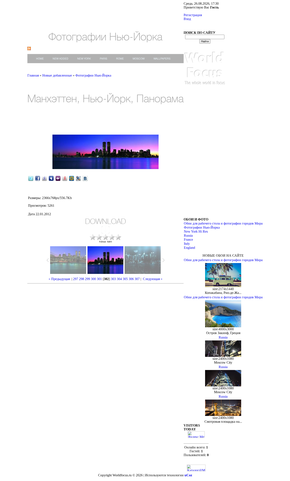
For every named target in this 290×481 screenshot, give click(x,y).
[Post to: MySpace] (51, 178)
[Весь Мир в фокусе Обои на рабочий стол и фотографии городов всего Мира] (205, 89)
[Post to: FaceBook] (37, 178)
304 (119, 279)
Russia (188, 235)
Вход (187, 19)
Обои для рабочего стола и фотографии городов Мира (223, 223)
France (188, 239)
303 (113, 279)
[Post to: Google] (44, 178)
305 (125, 279)
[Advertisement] (66, 120)
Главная (33, 75)
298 (81, 279)
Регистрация (193, 15)
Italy (187, 243)
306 (131, 279)
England (189, 247)
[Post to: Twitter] (30, 178)
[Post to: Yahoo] (58, 178)
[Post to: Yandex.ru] (64, 178)
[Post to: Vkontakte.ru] (85, 178)
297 (75, 279)
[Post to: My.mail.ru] (71, 178)
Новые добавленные (57, 75)
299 (87, 279)
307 (137, 279)
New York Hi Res (196, 231)
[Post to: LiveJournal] (78, 178)
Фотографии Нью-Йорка (93, 75)
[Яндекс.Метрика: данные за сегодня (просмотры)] (196, 434)
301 (99, 279)
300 (93, 279)
